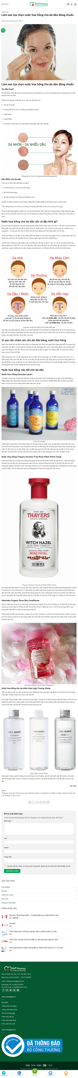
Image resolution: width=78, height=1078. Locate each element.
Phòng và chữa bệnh (9, 903)
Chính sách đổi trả (8, 1017)
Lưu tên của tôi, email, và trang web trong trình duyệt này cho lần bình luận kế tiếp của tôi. (39, 866)
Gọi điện (34, 1071)
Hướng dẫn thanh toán (9, 1010)
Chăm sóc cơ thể (7, 895)
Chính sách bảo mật (8, 1024)
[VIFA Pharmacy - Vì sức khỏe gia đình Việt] (39, 4)
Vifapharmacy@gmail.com (15, 981)
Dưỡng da (5, 12)
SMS (66, 1075)
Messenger (50, 1075)
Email (6, 848)
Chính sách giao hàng (9, 1020)
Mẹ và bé (5, 899)
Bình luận (8, 821)
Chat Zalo (19, 1075)
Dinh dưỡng (6, 887)
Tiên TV (20, 21)
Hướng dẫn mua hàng (9, 1006)
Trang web (8, 857)
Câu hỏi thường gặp (8, 1013)
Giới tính (4, 891)
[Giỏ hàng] (75, 4)
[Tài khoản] (72, 4)
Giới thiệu (5, 1002)
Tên (6, 838)
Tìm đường (3, 1075)
